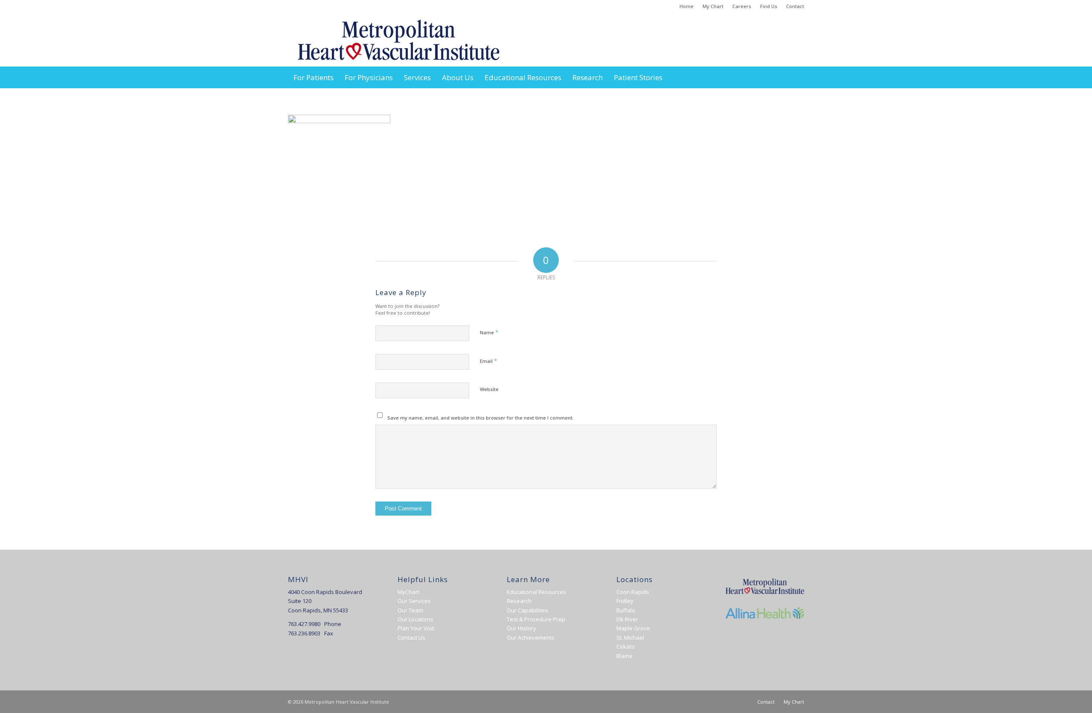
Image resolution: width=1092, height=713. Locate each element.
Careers (741, 6)
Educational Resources (536, 592)
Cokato (625, 646)
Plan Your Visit (416, 628)
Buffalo (625, 610)
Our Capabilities (527, 610)
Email (488, 361)
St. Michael (630, 637)
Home (687, 6)
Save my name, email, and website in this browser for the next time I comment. (480, 417)
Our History (521, 628)
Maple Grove (633, 628)
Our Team (410, 610)
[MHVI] (398, 40)
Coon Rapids (632, 592)
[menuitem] (686, 6)
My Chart (713, 6)
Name (489, 332)
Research (519, 601)
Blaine (624, 656)
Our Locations (415, 619)
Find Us (768, 6)
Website (489, 389)
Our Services (414, 601)
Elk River (627, 619)
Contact (795, 6)
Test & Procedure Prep (536, 619)
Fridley (624, 601)
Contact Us (411, 637)
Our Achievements (531, 637)
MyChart (408, 592)
